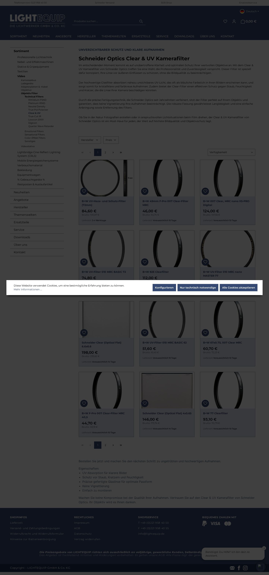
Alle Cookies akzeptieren (238, 287)
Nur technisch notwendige (198, 287)
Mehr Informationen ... (28, 289)
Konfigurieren (164, 287)
